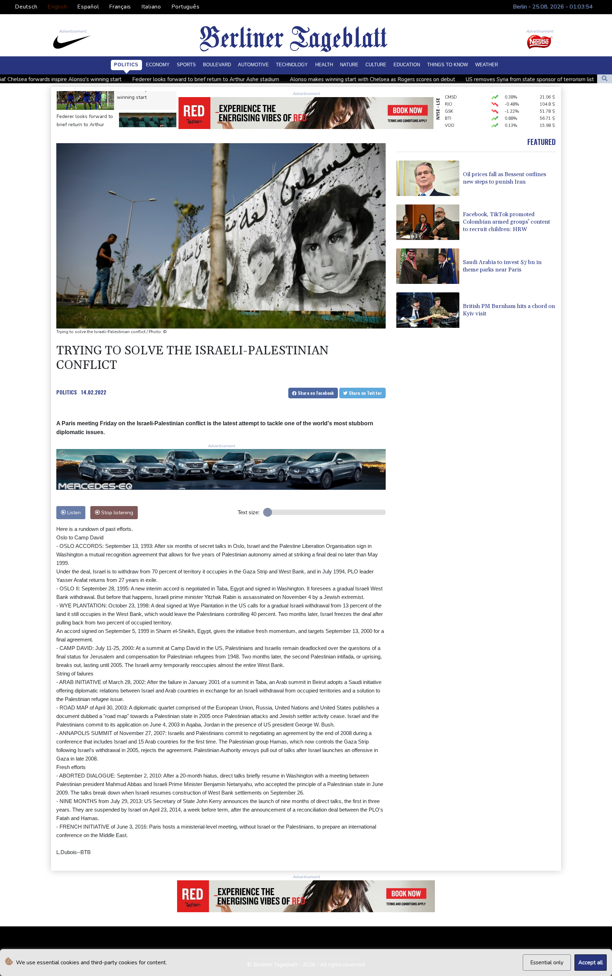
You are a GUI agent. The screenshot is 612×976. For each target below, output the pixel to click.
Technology (292, 64)
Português (185, 7)
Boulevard (217, 64)
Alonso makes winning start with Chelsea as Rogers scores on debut (290, 79)
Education (406, 64)
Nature (349, 64)
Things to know (447, 64)
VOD (449, 113)
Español (88, 7)
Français (120, 7)
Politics (126, 64)
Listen (73, 512)
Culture (376, 64)
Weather (486, 64)
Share (315, 393)
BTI (448, 105)
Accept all (590, 962)
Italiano (151, 7)
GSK (449, 98)
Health (324, 64)
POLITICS (66, 392)
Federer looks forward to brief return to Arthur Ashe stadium (123, 79)
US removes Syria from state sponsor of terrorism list (448, 79)
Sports (186, 64)
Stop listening (116, 512)
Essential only (546, 962)
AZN (449, 127)
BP (447, 120)
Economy (158, 64)
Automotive (253, 64)
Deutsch (26, 7)
